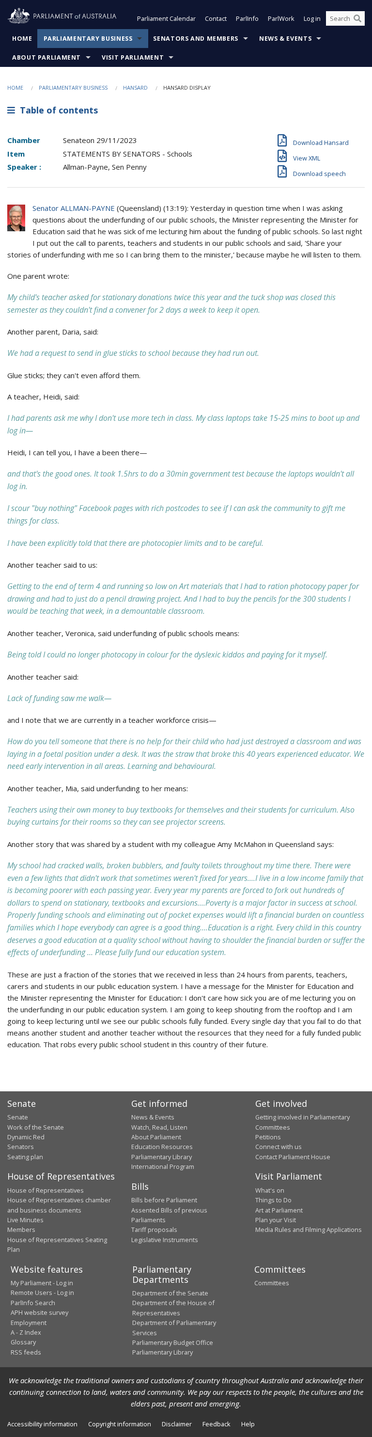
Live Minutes (25, 1219)
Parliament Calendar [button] (166, 18)
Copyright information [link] (119, 1424)
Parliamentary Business (88, 38)
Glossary (23, 1342)
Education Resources (162, 1146)
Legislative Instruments (164, 1239)
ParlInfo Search (33, 1302)
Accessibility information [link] (42, 1424)
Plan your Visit (275, 1219)
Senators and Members (195, 38)
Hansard (135, 87)
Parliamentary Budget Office (172, 1342)
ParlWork (281, 18)
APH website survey (39, 1312)
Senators (20, 1146)
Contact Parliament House (292, 1156)
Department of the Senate (170, 1293)
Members (21, 1229)
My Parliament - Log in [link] (42, 1282)
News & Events (285, 38)
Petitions (268, 1137)
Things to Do (273, 1200)
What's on (269, 1190)
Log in (312, 18)
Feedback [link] (216, 1424)
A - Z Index (26, 1332)
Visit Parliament (133, 57)
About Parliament (46, 57)
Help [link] (248, 1424)
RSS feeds (26, 1352)
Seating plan (25, 1156)
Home (22, 38)
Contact (216, 18)
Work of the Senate (35, 1127)
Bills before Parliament (164, 1200)
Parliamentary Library (161, 1156)
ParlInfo (247, 18)
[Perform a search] (357, 18)
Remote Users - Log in (42, 1292)
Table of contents (56, 110)
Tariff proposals (154, 1229)
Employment (28, 1322)
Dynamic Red (26, 1137)
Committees (271, 1282)
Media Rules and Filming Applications (308, 1229)
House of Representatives (45, 1190)
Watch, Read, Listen (159, 1127)
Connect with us (278, 1146)
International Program (162, 1166)
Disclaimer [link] (177, 1424)
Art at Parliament (279, 1210)
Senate (17, 1117)
